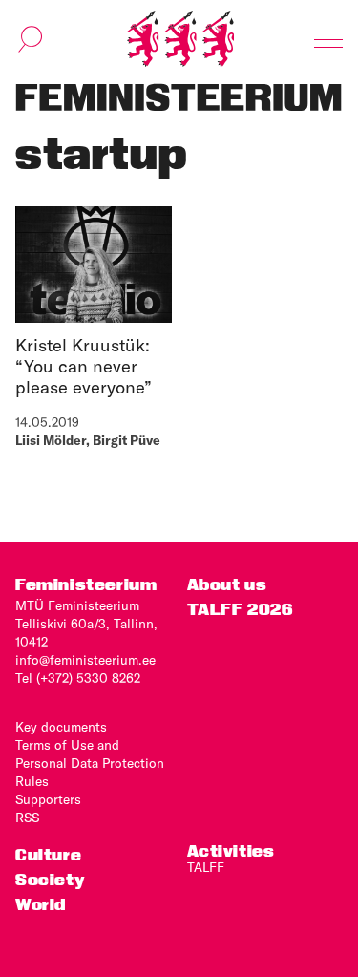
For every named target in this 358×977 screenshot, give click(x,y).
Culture (48, 854)
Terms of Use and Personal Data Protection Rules (89, 763)
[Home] (180, 39)
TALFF (205, 867)
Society (49, 879)
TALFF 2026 (240, 609)
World (40, 904)
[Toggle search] (30, 39)
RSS (27, 817)
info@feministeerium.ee (85, 660)
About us (227, 584)
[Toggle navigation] (328, 39)
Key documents (61, 726)
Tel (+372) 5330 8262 (77, 678)
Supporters (48, 799)
